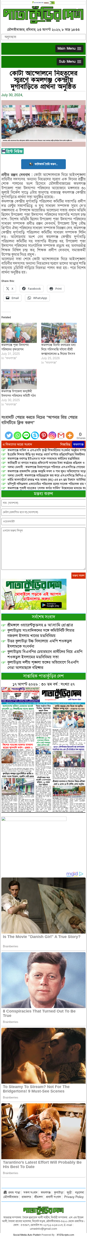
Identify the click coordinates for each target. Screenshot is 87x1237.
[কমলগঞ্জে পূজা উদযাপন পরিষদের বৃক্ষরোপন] (19, 333)
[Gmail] (61, 432)
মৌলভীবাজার (10, 1197)
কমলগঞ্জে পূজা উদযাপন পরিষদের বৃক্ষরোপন (15, 347)
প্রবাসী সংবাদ (53, 1197)
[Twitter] (9, 432)
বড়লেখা (79, 1192)
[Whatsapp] (17, 432)
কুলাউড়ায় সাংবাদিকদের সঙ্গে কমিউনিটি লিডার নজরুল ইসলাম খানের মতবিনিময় (40, 633)
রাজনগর (26, 1197)
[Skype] (35, 432)
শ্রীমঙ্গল (38, 1197)
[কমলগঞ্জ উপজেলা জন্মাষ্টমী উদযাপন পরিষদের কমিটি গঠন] (19, 379)
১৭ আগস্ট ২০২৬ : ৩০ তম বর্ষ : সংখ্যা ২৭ (43, 684)
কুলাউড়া (58, 1192)
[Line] (26, 432)
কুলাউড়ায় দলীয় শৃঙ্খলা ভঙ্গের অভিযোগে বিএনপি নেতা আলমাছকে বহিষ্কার (43, 665)
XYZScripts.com (65, 1235)
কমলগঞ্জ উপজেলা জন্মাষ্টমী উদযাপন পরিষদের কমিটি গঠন (18, 393)
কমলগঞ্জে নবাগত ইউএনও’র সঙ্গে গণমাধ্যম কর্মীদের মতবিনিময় (43, 459)
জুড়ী (69, 1192)
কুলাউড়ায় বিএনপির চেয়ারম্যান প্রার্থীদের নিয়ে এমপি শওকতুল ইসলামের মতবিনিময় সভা (44, 654)
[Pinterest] (44, 432)
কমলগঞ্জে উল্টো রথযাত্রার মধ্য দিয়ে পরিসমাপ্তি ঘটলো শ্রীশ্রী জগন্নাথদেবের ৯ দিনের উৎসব (58, 349)
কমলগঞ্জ (78, 444)
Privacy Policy (74, 1197)
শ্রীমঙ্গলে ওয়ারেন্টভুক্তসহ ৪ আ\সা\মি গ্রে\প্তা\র (40, 625)
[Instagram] (52, 432)
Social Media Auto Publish (27, 1235)
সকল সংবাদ (30, 1192)
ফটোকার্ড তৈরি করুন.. (46, 164)
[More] (70, 432)
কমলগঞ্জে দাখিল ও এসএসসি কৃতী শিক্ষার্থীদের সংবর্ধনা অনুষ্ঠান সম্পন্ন (47, 450)
